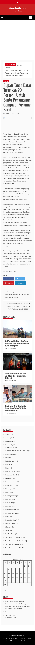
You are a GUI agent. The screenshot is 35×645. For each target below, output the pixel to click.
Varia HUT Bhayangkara (13, 537)
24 (5, 581)
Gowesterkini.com (17, 8)
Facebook (9, 279)
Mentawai (10, 447)
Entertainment (10, 461)
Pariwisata (9, 503)
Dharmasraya (10, 454)
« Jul (4, 590)
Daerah (6, 81)
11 (9, 573)
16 (29, 573)
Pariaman (8, 499)
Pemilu (7, 516)
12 (13, 573)
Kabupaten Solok (11, 475)
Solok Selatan (10, 534)
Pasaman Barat (10, 510)
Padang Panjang (11, 496)
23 (29, 577)
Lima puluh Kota (10, 482)
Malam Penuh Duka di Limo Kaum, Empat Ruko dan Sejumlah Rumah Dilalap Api (16, 375)
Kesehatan (9, 478)
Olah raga (8, 489)
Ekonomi (8, 457)
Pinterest (9, 283)
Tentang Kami (10, 615)
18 (9, 577)
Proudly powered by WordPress (14, 638)
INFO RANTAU (10, 471)
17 (5, 577)
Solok (7, 530)
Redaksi (8, 612)
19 (13, 577)
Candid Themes (23, 641)
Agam (7, 434)
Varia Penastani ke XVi (13, 548)
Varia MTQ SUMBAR (12, 544)
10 (5, 573)
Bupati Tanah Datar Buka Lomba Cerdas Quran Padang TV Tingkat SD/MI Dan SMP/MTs (16, 408)
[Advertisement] (17, 38)
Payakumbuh (9, 513)
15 (25, 573)
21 (21, 577)
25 (9, 581)
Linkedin (21, 283)
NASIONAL (9, 485)
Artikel (7, 438)
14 (21, 573)
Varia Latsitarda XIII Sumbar (14, 541)
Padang (8, 492)
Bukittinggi (9, 441)
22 (25, 577)
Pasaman (8, 506)
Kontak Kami (11, 618)
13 (17, 573)
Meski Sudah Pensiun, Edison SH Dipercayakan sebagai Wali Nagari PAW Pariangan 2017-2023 (18, 306)
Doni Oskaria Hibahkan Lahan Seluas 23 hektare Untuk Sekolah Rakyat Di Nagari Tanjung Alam (17, 343)
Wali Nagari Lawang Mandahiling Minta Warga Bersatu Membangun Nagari (17, 294)
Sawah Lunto (10, 523)
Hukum (7, 464)
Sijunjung (8, 527)
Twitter (21, 279)
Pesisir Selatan (10, 520)
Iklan (7, 468)
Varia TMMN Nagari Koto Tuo (17, 451)
